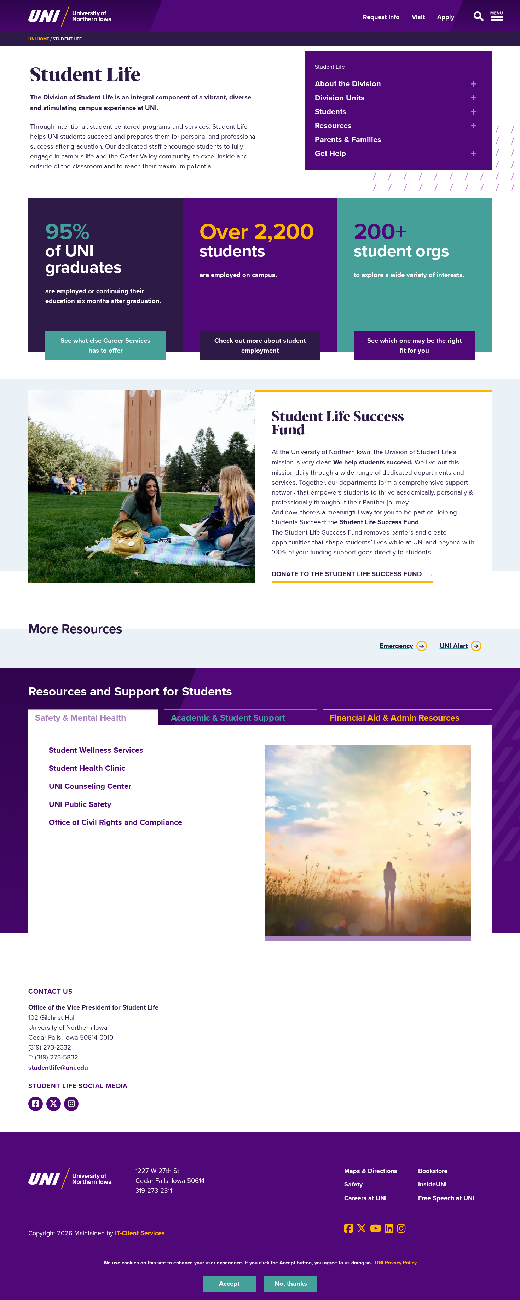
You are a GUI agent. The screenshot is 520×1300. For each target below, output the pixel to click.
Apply (445, 17)
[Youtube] (375, 1228)
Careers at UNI (365, 1198)
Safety (353, 1184)
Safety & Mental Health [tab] (80, 717)
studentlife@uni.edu (58, 1067)
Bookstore (432, 1171)
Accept (229, 1283)
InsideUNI (432, 1184)
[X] (361, 1228)
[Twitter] (53, 1104)
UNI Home (38, 39)
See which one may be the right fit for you (414, 345)
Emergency (396, 645)
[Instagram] (71, 1104)
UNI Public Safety (80, 804)
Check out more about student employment (260, 345)
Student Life (330, 66)
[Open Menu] (477, 16)
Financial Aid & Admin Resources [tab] (395, 717)
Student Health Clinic (87, 768)
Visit (418, 17)
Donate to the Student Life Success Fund (347, 574)
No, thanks (291, 1283)
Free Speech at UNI (446, 1198)
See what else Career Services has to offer (105, 345)
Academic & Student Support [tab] (228, 717)
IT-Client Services (140, 1233)
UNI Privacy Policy (396, 1262)
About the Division (348, 83)
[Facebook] (35, 1104)
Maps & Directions (370, 1171)
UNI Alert (454, 645)
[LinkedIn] (389, 1228)
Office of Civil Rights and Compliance (115, 822)
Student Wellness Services (96, 750)
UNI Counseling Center (90, 786)
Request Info (381, 17)
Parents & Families (348, 139)
